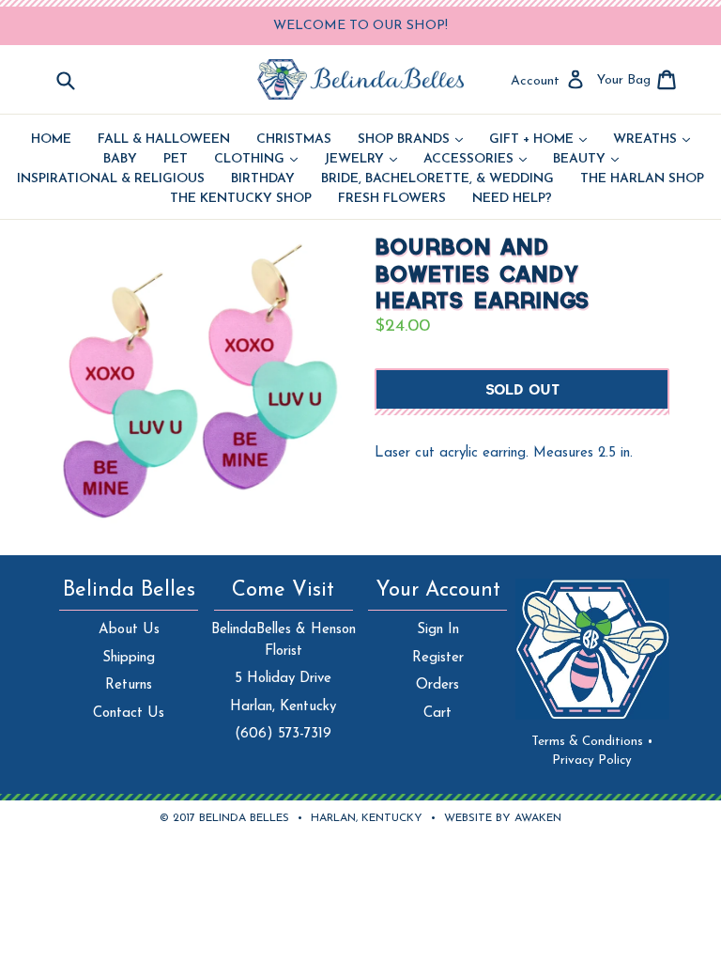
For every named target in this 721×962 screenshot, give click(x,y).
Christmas (293, 140)
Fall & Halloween (164, 140)
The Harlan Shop (642, 179)
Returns (128, 685)
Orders (437, 685)
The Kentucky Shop (241, 199)
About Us (129, 630)
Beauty (586, 159)
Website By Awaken (502, 818)
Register (438, 658)
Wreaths (651, 140)
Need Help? (512, 199)
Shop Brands (410, 140)
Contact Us (128, 713)
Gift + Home (538, 140)
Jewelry (360, 159)
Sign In (438, 630)
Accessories (475, 159)
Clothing (256, 159)
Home (51, 140)
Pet (175, 159)
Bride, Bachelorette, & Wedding (437, 179)
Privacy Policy (592, 760)
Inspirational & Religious (111, 179)
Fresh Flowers (392, 199)
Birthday (263, 179)
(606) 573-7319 (283, 734)
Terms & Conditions (592, 742)
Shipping (128, 658)
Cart (437, 713)
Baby (120, 159)
